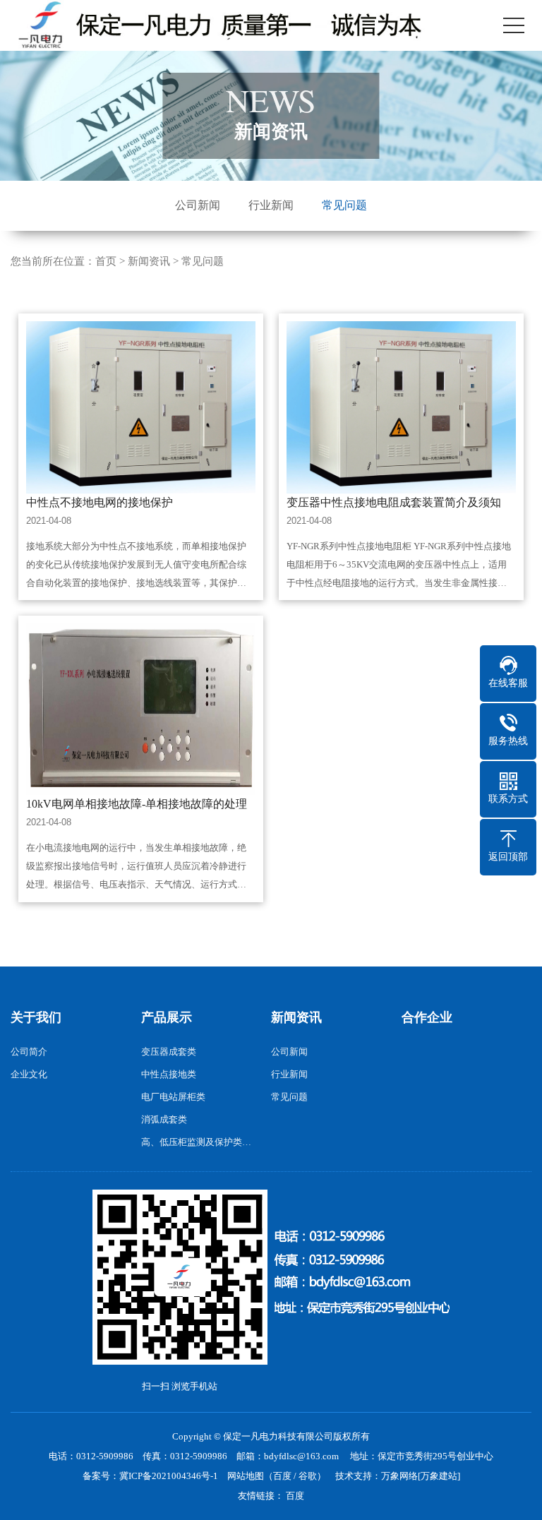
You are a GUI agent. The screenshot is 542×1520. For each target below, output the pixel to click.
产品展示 (166, 1017)
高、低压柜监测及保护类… (196, 1142)
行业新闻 (271, 205)
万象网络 (399, 1476)
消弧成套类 (164, 1119)
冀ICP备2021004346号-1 (168, 1476)
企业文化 (29, 1074)
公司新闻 (197, 205)
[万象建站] (439, 1476)
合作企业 (427, 1017)
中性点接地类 (168, 1074)
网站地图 (245, 1476)
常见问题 (344, 205)
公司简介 (29, 1051)
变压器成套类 (168, 1051)
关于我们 (36, 1017)
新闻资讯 (149, 261)
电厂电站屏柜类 (173, 1096)
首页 (105, 261)
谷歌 (308, 1476)
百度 (282, 1476)
